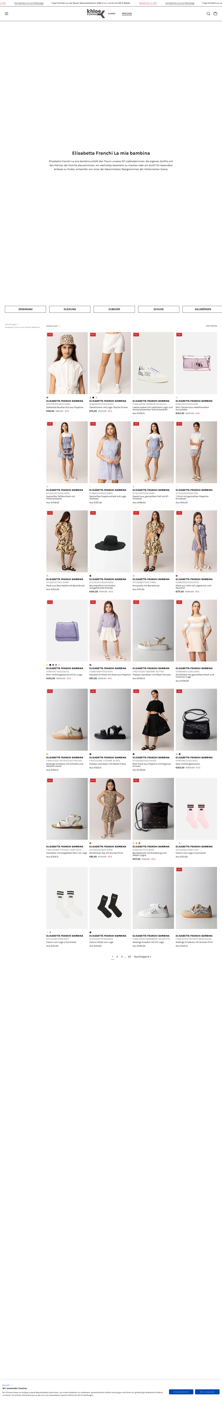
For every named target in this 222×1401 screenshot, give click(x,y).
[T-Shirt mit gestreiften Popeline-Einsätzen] (196, 452)
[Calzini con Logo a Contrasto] (196, 809)
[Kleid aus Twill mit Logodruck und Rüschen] (196, 541)
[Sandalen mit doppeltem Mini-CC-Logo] (67, 809)
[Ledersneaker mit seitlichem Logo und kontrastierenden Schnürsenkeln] (153, 363)
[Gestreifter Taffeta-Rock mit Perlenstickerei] (67, 452)
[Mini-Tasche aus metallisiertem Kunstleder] (196, 363)
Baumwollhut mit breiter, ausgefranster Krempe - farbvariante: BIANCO (93, 576)
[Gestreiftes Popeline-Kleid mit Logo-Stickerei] (110, 452)
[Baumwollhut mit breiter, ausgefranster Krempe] (110, 541)
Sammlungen (11, 324)
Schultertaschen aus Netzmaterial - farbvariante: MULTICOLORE (177, 754)
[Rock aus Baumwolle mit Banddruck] (67, 541)
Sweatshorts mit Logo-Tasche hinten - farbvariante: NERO (93, 398)
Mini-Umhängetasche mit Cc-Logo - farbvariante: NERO (50, 665)
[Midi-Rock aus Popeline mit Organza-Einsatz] (153, 720)
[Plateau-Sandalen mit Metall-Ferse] (110, 720)
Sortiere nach (52, 326)
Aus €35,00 (182, 856)
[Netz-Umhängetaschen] (196, 720)
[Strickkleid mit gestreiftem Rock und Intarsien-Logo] (196, 630)
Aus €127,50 (95, 502)
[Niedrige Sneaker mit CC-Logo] (153, 898)
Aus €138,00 (182, 680)
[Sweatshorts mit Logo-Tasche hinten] (110, 363)
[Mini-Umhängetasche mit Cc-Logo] (67, 630)
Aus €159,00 (139, 770)
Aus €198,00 (139, 502)
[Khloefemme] (96, 13)
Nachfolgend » (142, 956)
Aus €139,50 (52, 502)
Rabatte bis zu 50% (148, 3)
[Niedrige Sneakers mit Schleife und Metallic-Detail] (67, 720)
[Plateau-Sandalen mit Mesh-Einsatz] (153, 630)
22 (129, 956)
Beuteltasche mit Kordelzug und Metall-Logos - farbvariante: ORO (136, 843)
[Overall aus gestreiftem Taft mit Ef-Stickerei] (153, 452)
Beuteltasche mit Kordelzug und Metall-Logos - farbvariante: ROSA (134, 843)
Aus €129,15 (139, 413)
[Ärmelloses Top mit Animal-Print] (110, 809)
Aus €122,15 (52, 770)
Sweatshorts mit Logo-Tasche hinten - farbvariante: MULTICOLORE (90, 398)
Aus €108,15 (139, 678)
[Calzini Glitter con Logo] (110, 898)
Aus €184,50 (139, 946)
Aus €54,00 (182, 502)
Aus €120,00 (52, 589)
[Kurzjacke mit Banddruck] (153, 541)
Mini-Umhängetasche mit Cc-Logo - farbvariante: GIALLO (47, 665)
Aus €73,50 (138, 589)
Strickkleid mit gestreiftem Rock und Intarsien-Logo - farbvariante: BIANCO (177, 665)
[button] (7, 1385)
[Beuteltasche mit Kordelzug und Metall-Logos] (153, 809)
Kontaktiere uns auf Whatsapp (28, 3)
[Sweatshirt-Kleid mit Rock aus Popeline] (110, 630)
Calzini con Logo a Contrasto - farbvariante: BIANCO (177, 843)
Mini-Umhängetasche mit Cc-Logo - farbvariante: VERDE (56, 665)
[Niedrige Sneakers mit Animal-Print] (196, 898)
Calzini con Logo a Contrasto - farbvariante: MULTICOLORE (50, 932)
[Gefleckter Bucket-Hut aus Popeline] (67, 363)
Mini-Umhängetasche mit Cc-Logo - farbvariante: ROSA (59, 665)
